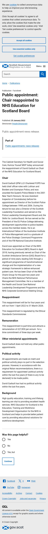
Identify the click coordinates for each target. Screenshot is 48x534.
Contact (29, 493)
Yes (9, 439)
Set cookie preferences (24, 56)
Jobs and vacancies (28, 499)
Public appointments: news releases (22, 146)
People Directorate (19, 124)
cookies (13, 4)
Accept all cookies (24, 40)
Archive (19, 493)
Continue (8, 461)
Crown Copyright (9, 499)
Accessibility (7, 493)
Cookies (39, 493)
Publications (15, 83)
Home (4, 83)
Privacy (43, 499)
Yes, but (11, 452)
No (8, 446)
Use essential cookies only (24, 49)
